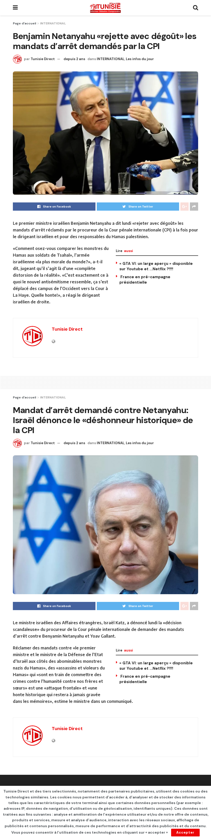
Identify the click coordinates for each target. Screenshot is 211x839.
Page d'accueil (24, 23)
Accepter (185, 832)
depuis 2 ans (74, 59)
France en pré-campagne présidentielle (144, 279)
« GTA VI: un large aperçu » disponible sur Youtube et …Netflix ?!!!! (156, 266)
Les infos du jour (140, 59)
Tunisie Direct (43, 59)
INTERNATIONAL (53, 23)
